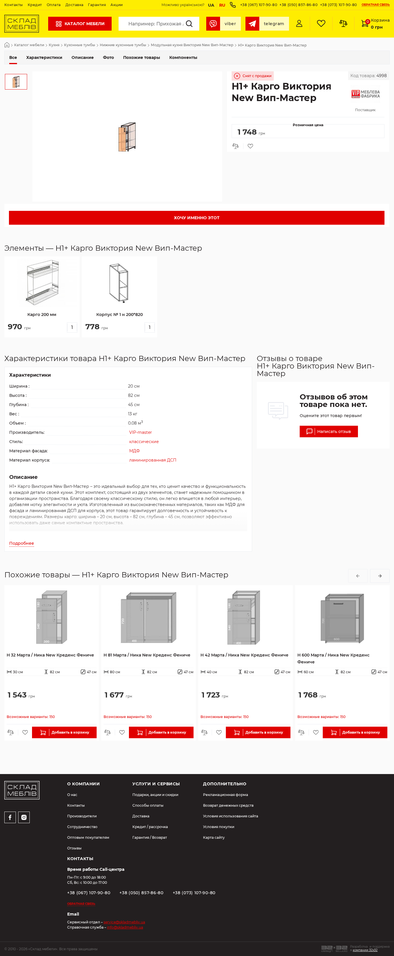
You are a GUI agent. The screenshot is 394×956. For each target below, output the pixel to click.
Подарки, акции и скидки (155, 795)
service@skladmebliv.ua (124, 922)
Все (13, 57)
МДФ (134, 450)
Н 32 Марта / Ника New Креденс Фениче (50, 655)
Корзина (378, 24)
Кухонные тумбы (79, 45)
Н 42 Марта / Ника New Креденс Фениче (244, 655)
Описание (83, 57)
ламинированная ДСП (153, 460)
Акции (116, 5)
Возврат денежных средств (228, 805)
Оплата (54, 5)
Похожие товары (141, 57)
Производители (82, 816)
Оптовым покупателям (88, 837)
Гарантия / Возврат (149, 837)
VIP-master (140, 432)
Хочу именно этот (196, 217)
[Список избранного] (321, 24)
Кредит (35, 5)
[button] (358, 576)
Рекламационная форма (225, 795)
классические (144, 441)
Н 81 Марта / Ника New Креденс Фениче (147, 655)
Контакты (13, 5)
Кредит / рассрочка (150, 827)
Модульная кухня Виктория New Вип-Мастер (192, 45)
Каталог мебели (85, 23)
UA (211, 5)
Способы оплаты (148, 805)
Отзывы (74, 848)
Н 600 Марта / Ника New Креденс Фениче (333, 658)
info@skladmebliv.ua (125, 927)
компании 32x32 (365, 950)
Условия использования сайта (230, 816)
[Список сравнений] (343, 24)
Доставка (74, 5)
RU (222, 5)
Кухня (54, 45)
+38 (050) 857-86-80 (298, 5)
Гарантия (97, 5)
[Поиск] (189, 24)
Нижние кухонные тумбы (123, 45)
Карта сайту (214, 837)
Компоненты (183, 57)
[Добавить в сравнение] (237, 146)
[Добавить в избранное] (249, 146)
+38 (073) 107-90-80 (338, 5)
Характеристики (44, 57)
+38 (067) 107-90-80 (258, 5)
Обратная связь (376, 5)
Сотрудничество (82, 827)
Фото (108, 57)
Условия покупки (218, 827)
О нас (72, 795)
